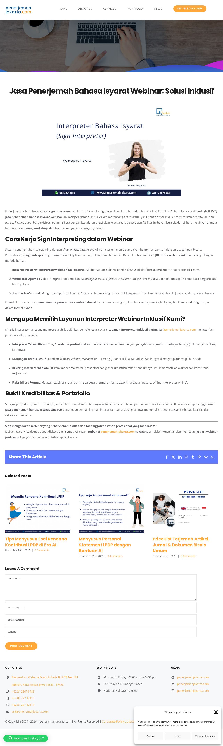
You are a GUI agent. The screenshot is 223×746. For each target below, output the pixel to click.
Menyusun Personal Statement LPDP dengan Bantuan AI (111, 508)
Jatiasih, (17, 685)
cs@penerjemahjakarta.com (30, 711)
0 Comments (42, 550)
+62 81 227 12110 (23, 698)
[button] (216, 712)
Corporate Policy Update (118, 721)
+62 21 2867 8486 (23, 691)
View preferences (205, 736)
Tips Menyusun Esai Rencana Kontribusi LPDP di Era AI (38, 508)
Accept (150, 736)
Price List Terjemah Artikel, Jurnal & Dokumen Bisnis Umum (185, 508)
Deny (178, 736)
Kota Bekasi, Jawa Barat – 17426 (43, 685)
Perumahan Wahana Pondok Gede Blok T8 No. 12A (45, 677)
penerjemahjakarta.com (180, 329)
